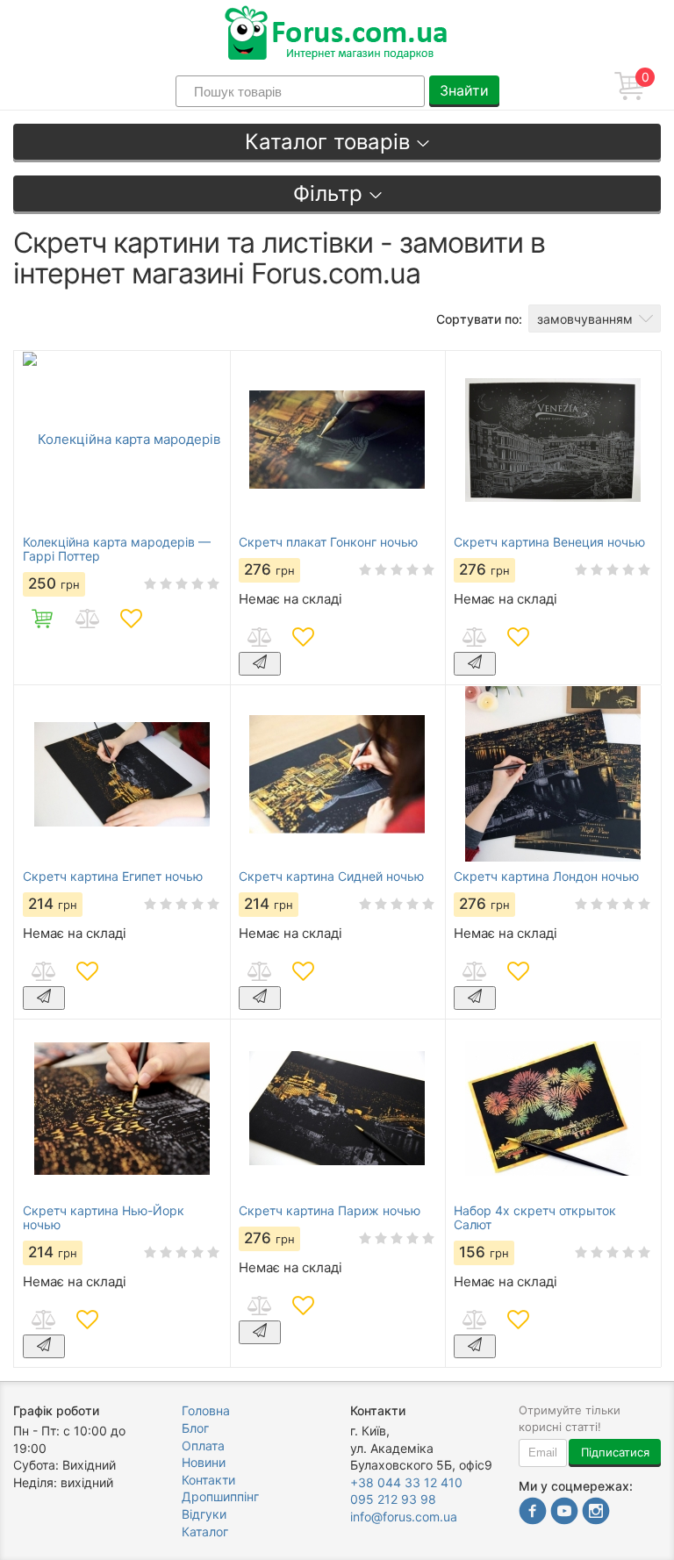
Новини (204, 1462)
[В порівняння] (87, 618)
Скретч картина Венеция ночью (549, 542)
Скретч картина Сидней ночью (331, 876)
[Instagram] (596, 1513)
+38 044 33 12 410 (406, 1482)
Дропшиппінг (220, 1496)
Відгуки (204, 1513)
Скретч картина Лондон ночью (546, 876)
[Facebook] (533, 1513)
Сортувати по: (479, 318)
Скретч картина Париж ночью (329, 1211)
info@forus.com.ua (403, 1516)
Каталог (205, 1531)
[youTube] (564, 1513)
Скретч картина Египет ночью (113, 876)
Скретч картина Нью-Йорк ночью (103, 1218)
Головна (206, 1410)
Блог (195, 1427)
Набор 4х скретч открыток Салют (535, 1218)
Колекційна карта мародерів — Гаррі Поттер (117, 549)
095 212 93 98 (393, 1499)
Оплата (203, 1445)
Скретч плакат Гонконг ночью (328, 542)
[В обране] (131, 618)
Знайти (464, 90)
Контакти (208, 1479)
